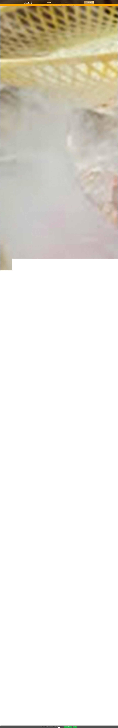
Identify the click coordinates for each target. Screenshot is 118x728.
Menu (53, 2)
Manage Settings (68, 726)
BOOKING (57, 2)
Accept (74, 726)
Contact (67, 2)
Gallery (61, 2)
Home (49, 2)
